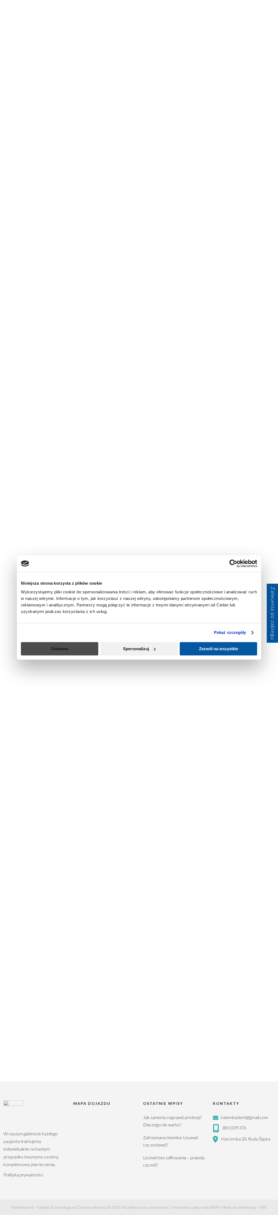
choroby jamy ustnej (54, 944)
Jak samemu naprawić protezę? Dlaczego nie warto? (172, 1121)
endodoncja (224, 550)
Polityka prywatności (23, 1174)
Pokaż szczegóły (230, 632)
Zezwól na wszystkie (218, 648)
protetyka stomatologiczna (237, 705)
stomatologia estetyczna (235, 757)
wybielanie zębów (256, 777)
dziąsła (82, 944)
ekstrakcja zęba (245, 540)
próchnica (256, 736)
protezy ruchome (229, 726)
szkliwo (221, 767)
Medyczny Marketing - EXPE (244, 1207)
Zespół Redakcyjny (51, 108)
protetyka (223, 695)
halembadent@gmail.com (244, 1117)
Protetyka (228, 403)
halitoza (247, 550)
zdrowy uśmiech (228, 829)
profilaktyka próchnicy (233, 674)
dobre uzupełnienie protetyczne (241, 529)
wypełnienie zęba (229, 788)
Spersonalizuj (136, 648)
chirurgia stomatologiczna (236, 478)
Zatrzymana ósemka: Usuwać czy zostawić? (170, 1141)
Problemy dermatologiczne (245, 391)
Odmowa (59, 648)
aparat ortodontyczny (233, 457)
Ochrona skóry (233, 378)
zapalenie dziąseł (228, 798)
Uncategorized (233, 416)
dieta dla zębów (227, 519)
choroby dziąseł (18, 944)
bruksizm (222, 467)
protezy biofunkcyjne (232, 715)
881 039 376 (234, 1127)
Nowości (227, 365)
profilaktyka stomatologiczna (238, 684)
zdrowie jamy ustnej (231, 819)
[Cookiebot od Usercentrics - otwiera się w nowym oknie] (233, 563)
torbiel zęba (135, 944)
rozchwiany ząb (106, 944)
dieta (256, 509)
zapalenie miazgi (228, 808)
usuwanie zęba (246, 767)
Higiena (226, 353)
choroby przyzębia (230, 509)
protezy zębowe (228, 736)
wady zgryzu (225, 777)
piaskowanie (225, 664)
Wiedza (12, 57)
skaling (220, 746)
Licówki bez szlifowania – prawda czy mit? (173, 1161)
